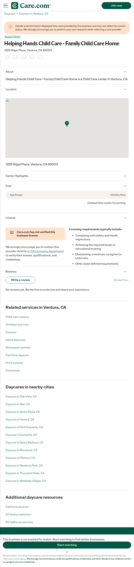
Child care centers (17, 317)
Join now (116, 5)
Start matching (67, 545)
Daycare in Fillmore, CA (20, 457)
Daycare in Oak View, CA (21, 396)
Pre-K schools (14, 363)
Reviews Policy (121, 280)
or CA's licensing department (45, 251)
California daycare (17, 506)
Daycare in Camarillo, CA (21, 434)
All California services (19, 522)
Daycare (11, 332)
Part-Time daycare (17, 355)
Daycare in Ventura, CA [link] (33, 13)
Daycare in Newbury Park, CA (24, 465)
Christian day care (17, 324)
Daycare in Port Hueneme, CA (24, 427)
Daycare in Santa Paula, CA (23, 411)
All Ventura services (18, 514)
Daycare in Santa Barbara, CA (24, 442)
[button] (67, 544)
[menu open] (5, 5)
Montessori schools (18, 347)
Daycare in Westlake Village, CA (26, 480)
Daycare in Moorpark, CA (21, 450)
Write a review (20, 280)
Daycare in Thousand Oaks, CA (25, 473)
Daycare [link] (9, 13)
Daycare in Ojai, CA (18, 404)
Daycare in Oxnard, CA (20, 419)
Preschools (13, 370)
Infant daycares (15, 340)
